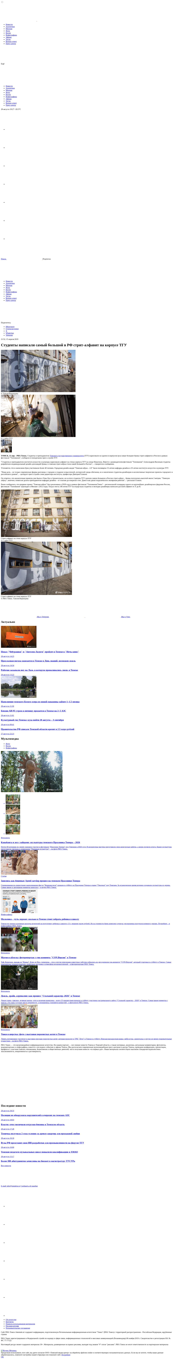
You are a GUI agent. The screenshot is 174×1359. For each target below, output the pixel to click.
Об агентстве (11, 1320)
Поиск (4, 259)
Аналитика (10, 27)
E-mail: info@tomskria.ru (10, 1186)
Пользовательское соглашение (18, 1328)
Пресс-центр (11, 44)
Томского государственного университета (67, 456)
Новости (9, 24)
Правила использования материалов (20, 1324)
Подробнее (65, 1355)
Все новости (6, 1166)
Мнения (9, 29)
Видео (8, 33)
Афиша (8, 37)
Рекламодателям (12, 1326)
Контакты (10, 1322)
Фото (8, 31)
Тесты (8, 39)
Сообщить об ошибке (29, 1186)
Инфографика (11, 35)
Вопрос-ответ (11, 41)
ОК (2, 1357)
